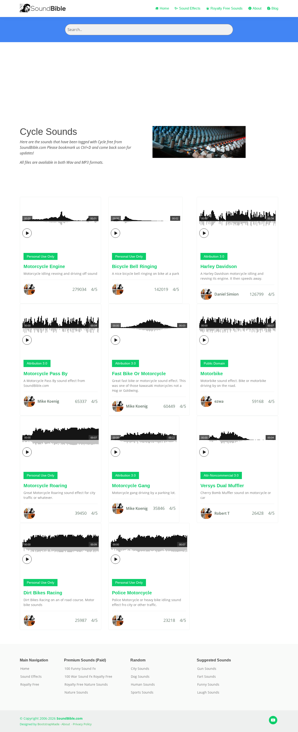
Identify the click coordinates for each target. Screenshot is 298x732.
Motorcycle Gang (131, 485)
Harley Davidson (218, 266)
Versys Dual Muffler (222, 485)
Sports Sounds (142, 692)
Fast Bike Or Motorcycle (139, 373)
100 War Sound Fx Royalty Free (88, 676)
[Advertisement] (149, 77)
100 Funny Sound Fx (80, 668)
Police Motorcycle (132, 592)
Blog (274, 8)
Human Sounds (143, 684)
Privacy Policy (82, 724)
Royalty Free (29, 684)
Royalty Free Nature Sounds (86, 684)
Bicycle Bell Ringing (134, 266)
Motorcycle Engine (44, 266)
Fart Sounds (206, 676)
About (256, 8)
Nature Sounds (76, 692)
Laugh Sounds (208, 692)
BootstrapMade (48, 724)
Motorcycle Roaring (45, 485)
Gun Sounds (206, 668)
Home (164, 8)
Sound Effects (189, 8)
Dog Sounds (140, 676)
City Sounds (140, 668)
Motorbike (211, 373)
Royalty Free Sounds (226, 8)
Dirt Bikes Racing (43, 592)
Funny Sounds (208, 684)
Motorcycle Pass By (46, 373)
